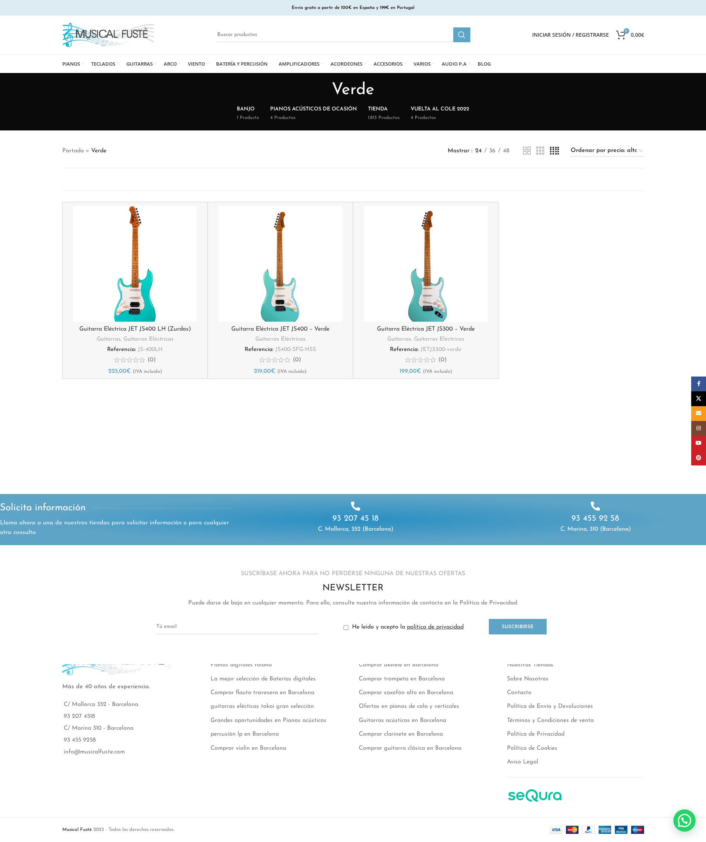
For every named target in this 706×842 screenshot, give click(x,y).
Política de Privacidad (535, 734)
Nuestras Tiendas (530, 665)
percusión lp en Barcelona (245, 734)
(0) (152, 360)
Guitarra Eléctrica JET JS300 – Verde (426, 329)
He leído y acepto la (407, 627)
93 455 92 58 (595, 518)
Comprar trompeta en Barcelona (402, 679)
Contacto (519, 693)
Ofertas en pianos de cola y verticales (409, 706)
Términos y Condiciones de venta (550, 720)
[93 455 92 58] (595, 506)
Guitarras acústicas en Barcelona (402, 720)
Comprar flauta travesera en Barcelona (262, 693)
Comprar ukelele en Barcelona (398, 665)
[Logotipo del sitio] (108, 34)
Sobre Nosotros (527, 679)
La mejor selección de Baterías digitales (263, 679)
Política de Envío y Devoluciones (550, 706)
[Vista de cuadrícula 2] (527, 151)
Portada (73, 151)
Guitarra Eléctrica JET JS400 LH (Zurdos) (135, 329)
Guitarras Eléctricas (148, 339)
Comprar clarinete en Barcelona (401, 734)
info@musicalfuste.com (94, 752)
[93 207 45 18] (355, 506)
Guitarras (108, 339)
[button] (684, 820)
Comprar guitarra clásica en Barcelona (410, 748)
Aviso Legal (522, 762)
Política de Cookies (532, 748)
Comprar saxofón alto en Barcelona (406, 693)
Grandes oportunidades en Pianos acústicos (269, 720)
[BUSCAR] (461, 34)
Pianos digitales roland (241, 665)
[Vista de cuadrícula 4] (554, 151)
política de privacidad (435, 627)
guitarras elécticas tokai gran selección (262, 706)
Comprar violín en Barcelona (248, 748)
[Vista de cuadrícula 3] (540, 151)
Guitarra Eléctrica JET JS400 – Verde (280, 329)
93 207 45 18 (355, 518)
